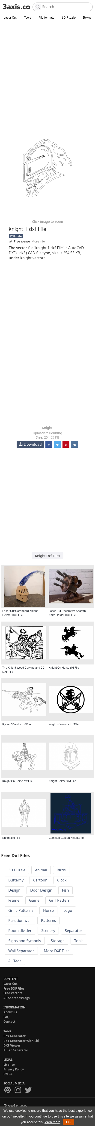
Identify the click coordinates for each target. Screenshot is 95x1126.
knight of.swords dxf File (64, 724)
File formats (46, 17)
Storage (58, 940)
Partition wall (19, 920)
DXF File (16, 236)
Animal (41, 870)
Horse (48, 910)
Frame (13, 900)
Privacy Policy (13, 1069)
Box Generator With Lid (21, 1041)
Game (34, 900)
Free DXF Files (13, 988)
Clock (62, 880)
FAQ (6, 1017)
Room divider (20, 930)
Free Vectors (12, 993)
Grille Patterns (20, 910)
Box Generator (14, 1036)
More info (38, 241)
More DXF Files (56, 950)
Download (33, 444)
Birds (61, 870)
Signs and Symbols (24, 940)
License (9, 1064)
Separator (73, 930)
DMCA (7, 1074)
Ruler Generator (15, 1050)
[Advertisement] (47, 70)
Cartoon (40, 880)
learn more (52, 1122)
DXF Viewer (12, 1045)
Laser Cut (10, 17)
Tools (27, 17)
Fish (65, 890)
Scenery (48, 930)
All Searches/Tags (16, 998)
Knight (47, 427)
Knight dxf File (11, 837)
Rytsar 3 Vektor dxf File (16, 724)
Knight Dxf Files (47, 555)
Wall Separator (21, 950)
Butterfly (16, 880)
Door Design (41, 890)
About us (10, 1012)
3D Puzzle (69, 17)
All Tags (14, 960)
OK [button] (68, 1122)
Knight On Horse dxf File (64, 667)
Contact (9, 1021)
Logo (67, 910)
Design (14, 890)
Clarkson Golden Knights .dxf (67, 837)
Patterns (48, 920)
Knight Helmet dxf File (62, 781)
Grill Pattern (59, 900)
